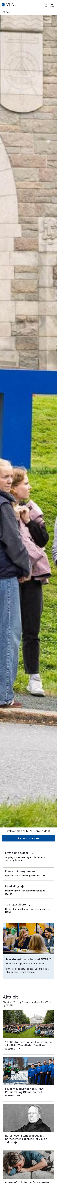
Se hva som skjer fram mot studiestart (25, 963)
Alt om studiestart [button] (28, 838)
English (9, 12)
